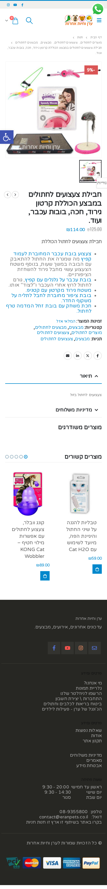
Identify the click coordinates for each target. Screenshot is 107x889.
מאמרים (94, 760)
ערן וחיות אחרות (89, 618)
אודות (96, 735)
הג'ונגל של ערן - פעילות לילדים (72, 709)
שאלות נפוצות (89, 730)
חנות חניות (36, 822)
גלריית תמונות (89, 688)
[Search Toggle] (29, 20)
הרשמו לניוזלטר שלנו (81, 693)
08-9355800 (73, 811)
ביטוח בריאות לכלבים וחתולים (72, 704)
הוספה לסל (97, 569)
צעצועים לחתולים (53, 332)
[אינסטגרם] (8, 5)
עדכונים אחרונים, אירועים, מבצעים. (68, 627)
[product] (79, 493)
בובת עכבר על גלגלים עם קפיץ (58, 280)
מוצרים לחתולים (86, 332)
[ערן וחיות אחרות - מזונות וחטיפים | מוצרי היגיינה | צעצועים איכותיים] (78, 20)
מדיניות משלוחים (86, 755)
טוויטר (88, 355)
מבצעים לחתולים (51, 327)
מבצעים (76, 327)
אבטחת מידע (89, 765)
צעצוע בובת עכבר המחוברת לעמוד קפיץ (52, 256)
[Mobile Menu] (98, 20)
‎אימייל (68, 355)
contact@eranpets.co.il (63, 817)
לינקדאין (77, 355)
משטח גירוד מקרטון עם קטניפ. (58, 290)
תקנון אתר (92, 741)
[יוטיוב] (15, 5)
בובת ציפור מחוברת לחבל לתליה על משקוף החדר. (51, 298)
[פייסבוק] (22, 5)
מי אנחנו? (93, 683)
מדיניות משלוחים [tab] (74, 410)
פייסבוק (97, 355)
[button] (7, 137)
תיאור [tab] (86, 376)
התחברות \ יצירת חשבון (78, 698)
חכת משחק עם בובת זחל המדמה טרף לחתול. (48, 308)
